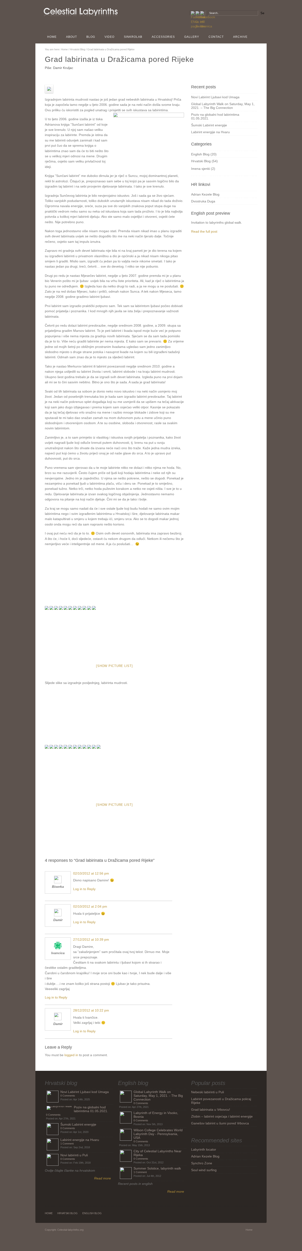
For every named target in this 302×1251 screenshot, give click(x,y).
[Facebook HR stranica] (202, 13)
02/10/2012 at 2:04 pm (90, 906)
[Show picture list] (114, 666)
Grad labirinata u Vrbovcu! (210, 1109)
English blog (133, 1083)
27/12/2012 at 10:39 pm (91, 939)
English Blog (200, 154)
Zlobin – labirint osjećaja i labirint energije (222, 1116)
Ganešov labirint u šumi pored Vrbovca (220, 1123)
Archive (240, 36)
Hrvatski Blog (77, 49)
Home (52, 36)
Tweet (149, 826)
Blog (90, 36)
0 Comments (67, 1095)
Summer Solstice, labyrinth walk (157, 1168)
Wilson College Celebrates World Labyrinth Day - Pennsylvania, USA (158, 1134)
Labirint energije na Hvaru (210, 132)
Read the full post (204, 231)
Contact (216, 36)
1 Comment (67, 1143)
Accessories (163, 36)
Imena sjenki (200, 169)
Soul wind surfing (204, 1170)
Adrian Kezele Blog (205, 194)
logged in (71, 1055)
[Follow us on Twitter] (197, 13)
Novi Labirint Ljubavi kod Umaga (215, 97)
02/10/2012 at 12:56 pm (91, 873)
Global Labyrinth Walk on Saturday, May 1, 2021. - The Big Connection (158, 1095)
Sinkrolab (133, 36)
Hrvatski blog (61, 1083)
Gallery (191, 36)
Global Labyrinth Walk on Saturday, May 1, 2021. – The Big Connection (223, 106)
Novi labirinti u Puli (74, 1155)
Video (109, 36)
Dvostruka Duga (203, 201)
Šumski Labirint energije (209, 125)
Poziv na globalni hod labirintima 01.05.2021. (91, 1109)
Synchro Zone (201, 1163)
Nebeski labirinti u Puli (207, 1092)
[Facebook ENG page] (193, 13)
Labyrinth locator (203, 1149)
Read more (102, 1178)
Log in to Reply (84, 889)
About (71, 36)
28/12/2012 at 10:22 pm (91, 1010)
